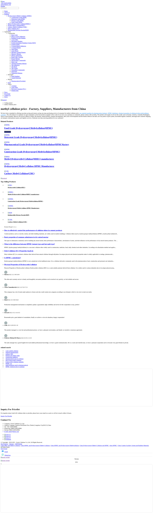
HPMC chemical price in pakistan (15, 367)
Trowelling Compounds (18, 70)
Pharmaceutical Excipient (18, 81)
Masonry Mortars (16, 54)
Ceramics (14, 86)
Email (6, 451)
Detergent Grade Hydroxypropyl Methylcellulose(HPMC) (30, 137)
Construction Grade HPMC (19, 17)
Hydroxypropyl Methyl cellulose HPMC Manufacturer (29, 166)
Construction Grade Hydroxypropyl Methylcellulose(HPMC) (32, 152)
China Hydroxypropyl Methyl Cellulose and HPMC (94, 445)
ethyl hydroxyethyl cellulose (13, 360)
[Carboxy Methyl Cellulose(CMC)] (6, 171)
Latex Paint (14, 87)
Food (9, 82)
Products (6, 14)
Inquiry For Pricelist (6, 416)
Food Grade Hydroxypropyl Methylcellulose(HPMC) (28, 128)
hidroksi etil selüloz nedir (13, 355)
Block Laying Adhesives (18, 36)
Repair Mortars (15, 59)
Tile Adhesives (15, 65)
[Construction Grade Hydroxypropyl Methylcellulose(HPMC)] (7, 149)
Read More (7, 132)
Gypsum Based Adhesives (18, 46)
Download (7, 94)
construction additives (12, 357)
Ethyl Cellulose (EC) (13, 28)
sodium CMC (9, 354)
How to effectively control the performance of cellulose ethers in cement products (33, 230)
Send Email (4, 448)
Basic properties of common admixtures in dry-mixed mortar (26, 237)
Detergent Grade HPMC (18, 19)
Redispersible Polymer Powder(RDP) (18, 30)
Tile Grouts (14, 68)
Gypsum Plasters (16, 47)
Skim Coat (14, 62)
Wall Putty (14, 71)
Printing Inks (15, 90)
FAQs (6, 97)
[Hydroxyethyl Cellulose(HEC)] (10, 185)
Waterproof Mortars (16, 73)
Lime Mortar (14, 51)
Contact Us (7, 95)
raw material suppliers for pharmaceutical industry (93, 113)
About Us (7, 12)
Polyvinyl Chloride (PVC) (18, 89)
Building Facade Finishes (18, 38)
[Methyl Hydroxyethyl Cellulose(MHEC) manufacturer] (7, 156)
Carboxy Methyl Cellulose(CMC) (19, 173)
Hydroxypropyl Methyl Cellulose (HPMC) (20, 16)
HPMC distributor (113, 113)
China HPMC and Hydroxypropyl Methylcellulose (64, 445)
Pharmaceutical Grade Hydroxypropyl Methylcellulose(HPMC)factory (36, 144)
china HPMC (113, 445)
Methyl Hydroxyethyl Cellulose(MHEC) (19, 24)
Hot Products (4, 444)
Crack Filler (14, 39)
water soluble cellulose (12, 351)
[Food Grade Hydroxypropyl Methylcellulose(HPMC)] (7, 125)
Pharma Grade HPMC (17, 20)
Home (6, 11)
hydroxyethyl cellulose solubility (15, 362)
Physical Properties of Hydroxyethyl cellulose (20, 264)
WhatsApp (8, 455)
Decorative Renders (16, 41)
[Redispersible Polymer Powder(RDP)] (10, 212)
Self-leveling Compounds (18, 60)
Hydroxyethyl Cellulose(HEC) (16, 25)
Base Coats (14, 35)
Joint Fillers (14, 49)
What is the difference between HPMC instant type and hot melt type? (29, 244)
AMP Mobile (18, 444)
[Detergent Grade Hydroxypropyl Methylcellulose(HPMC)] (7, 135)
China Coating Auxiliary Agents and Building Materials (133, 445)
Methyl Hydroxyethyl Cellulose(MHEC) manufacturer (29, 159)
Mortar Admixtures (16, 55)
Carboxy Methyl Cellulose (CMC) (17, 27)
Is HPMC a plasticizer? (12, 258)
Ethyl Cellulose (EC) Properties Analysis (18, 251)
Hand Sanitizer (15, 76)
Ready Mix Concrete (17, 57)
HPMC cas (9, 363)
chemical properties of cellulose (127, 113)
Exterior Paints (15, 44)
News (6, 92)
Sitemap (11, 444)
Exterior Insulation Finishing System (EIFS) (23, 43)
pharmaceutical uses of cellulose (14, 359)
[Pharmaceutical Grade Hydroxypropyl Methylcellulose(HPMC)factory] (7, 142)
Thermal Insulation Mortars (19, 63)
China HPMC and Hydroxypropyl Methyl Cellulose (35, 445)
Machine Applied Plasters (18, 52)
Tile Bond (14, 66)
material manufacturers (12, 352)
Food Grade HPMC (16, 22)
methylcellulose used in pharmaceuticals (17, 365)
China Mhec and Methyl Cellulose (10, 445)
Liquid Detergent (16, 78)
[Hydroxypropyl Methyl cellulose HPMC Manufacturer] (7, 164)
